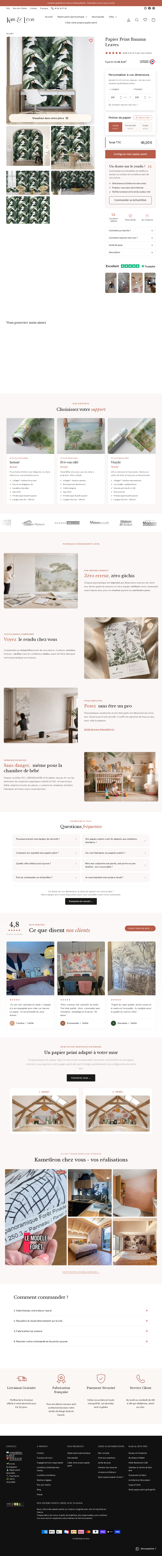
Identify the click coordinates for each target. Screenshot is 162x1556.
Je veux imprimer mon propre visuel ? (115, 877)
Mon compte (103, 1453)
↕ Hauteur (138, 89)
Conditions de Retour (46, 1475)
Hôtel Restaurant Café (138, 1462)
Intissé (115, 127)
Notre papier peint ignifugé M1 (142, 1489)
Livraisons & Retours (107, 1472)
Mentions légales (44, 1480)
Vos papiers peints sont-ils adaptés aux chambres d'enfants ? (115, 841)
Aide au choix (144, 117)
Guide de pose (115, 245)
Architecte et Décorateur (139, 1480)
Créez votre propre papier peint (81, 22)
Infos (112, 16)
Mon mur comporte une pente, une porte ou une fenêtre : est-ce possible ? (115, 865)
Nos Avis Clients (20, 8)
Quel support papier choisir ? (111, 1477)
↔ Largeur (114, 89)
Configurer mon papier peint (130, 154)
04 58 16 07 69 (15, 1458)
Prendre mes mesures (107, 1467)
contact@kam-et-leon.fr (14, 1454)
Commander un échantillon (130, 200)
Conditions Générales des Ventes (48, 1469)
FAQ (8, 8)
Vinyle (145, 127)
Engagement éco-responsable (50, 1462)
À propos (44, 8)
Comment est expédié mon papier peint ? (46, 853)
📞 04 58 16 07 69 (59, 8)
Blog (39, 1489)
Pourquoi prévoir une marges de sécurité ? (46, 839)
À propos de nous (44, 1457)
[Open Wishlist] (145, 20)
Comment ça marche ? (120, 230)
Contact (33, 8)
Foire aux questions (106, 1457)
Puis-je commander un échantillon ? (46, 877)
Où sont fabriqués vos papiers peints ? (115, 853)
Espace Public (135, 1484)
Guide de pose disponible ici (99, 729)
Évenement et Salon (137, 1475)
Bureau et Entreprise (138, 1453)
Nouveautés (98, 16)
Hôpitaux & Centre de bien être (140, 1469)
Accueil (49, 16)
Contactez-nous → (81, 1078)
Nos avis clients (43, 1484)
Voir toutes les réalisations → (81, 1272)
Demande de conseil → (81, 901)
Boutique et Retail (137, 1457)
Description (114, 252)
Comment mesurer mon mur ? (125, 104)
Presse (39, 1494)
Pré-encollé (130, 127)
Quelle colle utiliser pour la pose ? (46, 863)
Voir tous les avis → (140, 928)
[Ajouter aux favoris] (90, 40)
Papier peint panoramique (71, 16)
